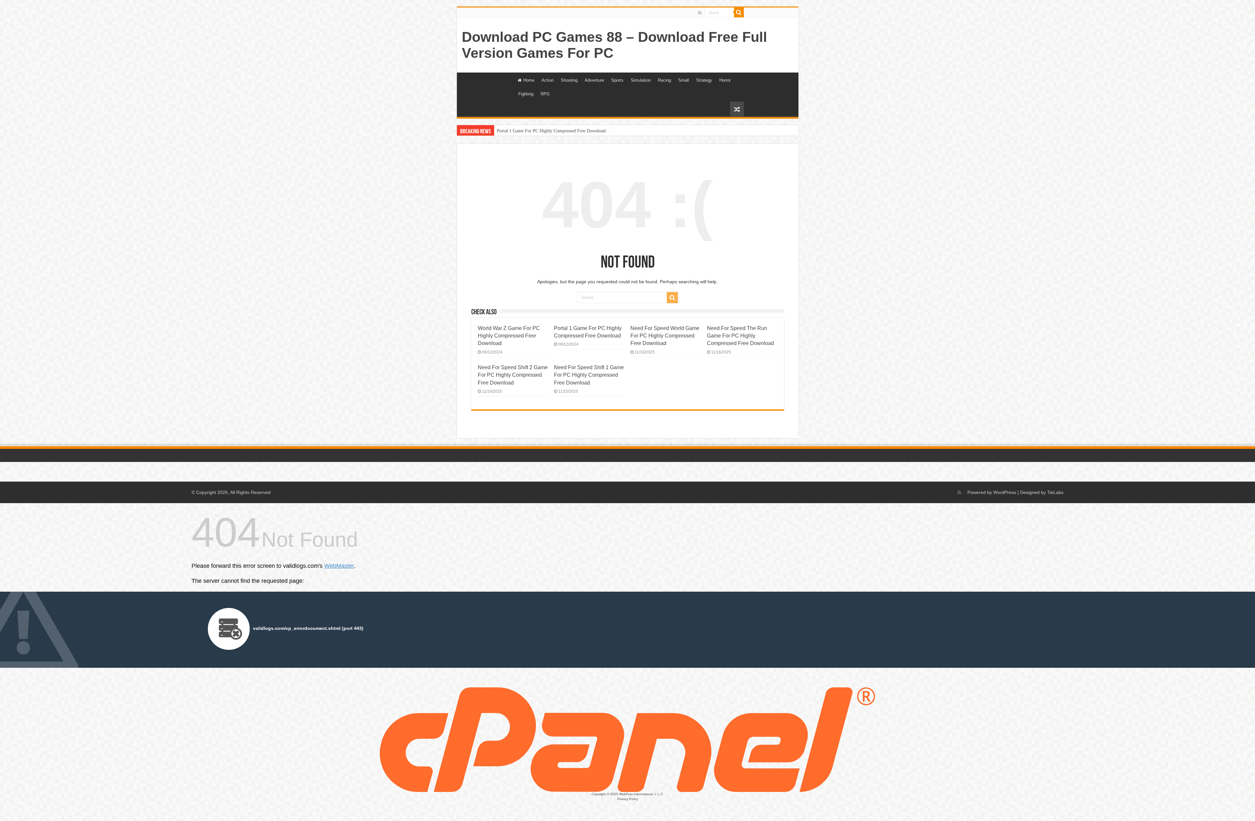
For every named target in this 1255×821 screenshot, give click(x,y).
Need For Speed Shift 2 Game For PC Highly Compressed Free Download (513, 375)
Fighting (525, 93)
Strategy (704, 80)
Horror (725, 80)
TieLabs (1055, 492)
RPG (545, 93)
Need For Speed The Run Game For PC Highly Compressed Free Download (740, 335)
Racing (664, 80)
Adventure (594, 80)
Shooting (569, 80)
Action (548, 80)
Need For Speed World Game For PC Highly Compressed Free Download (664, 335)
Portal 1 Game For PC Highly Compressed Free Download (551, 130)
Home (528, 80)
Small (683, 80)
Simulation (641, 80)
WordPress (1004, 492)
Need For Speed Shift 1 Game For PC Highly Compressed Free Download (589, 375)
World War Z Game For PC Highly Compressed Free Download (509, 335)
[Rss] (699, 13)
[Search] (739, 12)
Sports (617, 80)
